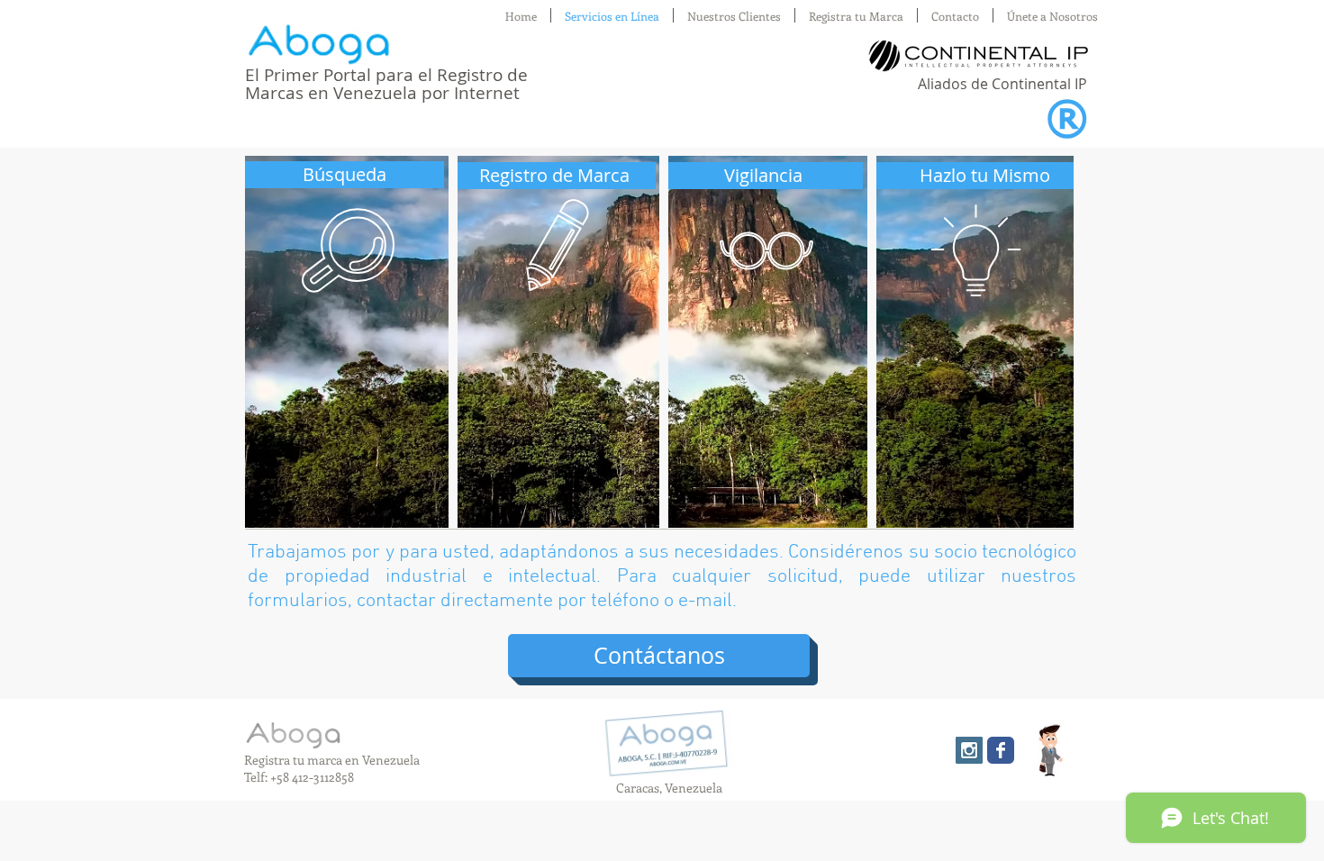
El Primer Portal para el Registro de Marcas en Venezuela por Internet (386, 83)
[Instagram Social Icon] (969, 750)
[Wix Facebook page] (1000, 750)
